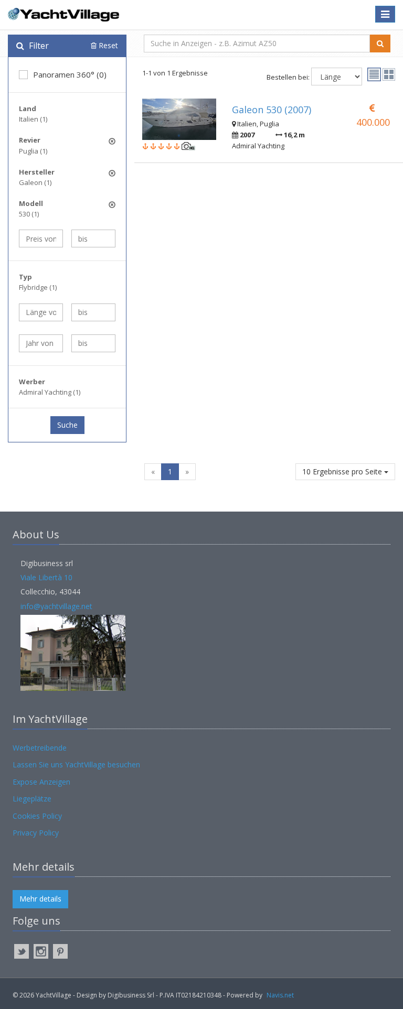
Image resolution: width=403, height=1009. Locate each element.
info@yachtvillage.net (56, 606)
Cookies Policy (37, 816)
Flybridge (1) (38, 287)
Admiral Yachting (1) (49, 392)
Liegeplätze (32, 799)
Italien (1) (33, 119)
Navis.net (280, 995)
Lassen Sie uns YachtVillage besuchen (76, 764)
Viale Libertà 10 (46, 577)
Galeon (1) (35, 182)
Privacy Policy (36, 833)
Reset (107, 45)
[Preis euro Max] (93, 238)
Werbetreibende (40, 748)
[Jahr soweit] (93, 343)
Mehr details (40, 899)
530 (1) (29, 214)
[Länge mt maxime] (93, 312)
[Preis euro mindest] (41, 238)
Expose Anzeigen (41, 782)
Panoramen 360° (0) (70, 74)
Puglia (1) (33, 151)
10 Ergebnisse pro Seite (343, 471)
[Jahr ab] (41, 343)
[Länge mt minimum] (41, 312)
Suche (67, 425)
